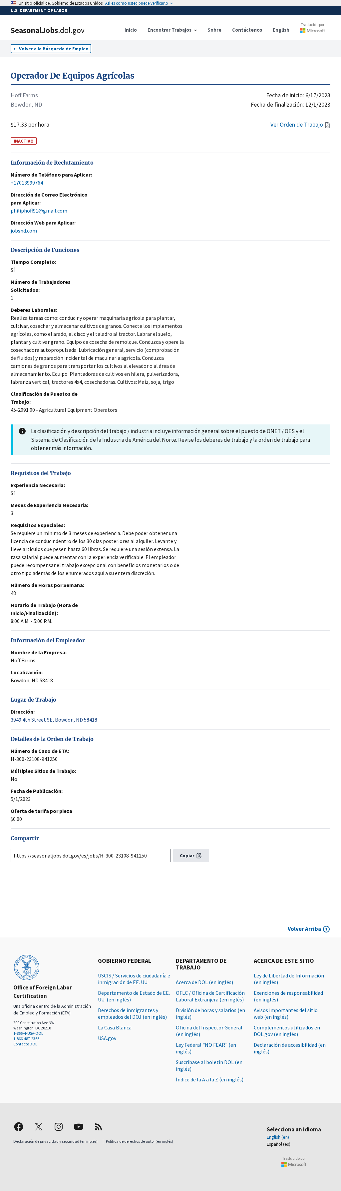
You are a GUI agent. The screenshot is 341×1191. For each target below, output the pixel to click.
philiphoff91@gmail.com (39, 210)
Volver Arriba (304, 928)
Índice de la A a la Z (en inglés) (209, 1079)
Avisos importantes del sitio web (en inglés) (286, 1013)
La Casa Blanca (115, 1027)
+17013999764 (27, 182)
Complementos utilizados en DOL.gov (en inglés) (287, 1030)
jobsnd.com (24, 230)
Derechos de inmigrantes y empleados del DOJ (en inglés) (132, 1013)
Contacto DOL (25, 1043)
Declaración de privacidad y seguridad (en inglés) (55, 1141)
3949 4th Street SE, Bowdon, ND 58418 (54, 719)
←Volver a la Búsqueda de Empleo (51, 49)
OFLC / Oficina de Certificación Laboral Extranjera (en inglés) (210, 996)
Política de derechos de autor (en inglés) (139, 1141)
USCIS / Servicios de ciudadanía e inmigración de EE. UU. (134, 978)
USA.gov (107, 1038)
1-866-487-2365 (26, 1038)
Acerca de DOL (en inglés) (204, 982)
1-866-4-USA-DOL (28, 1033)
